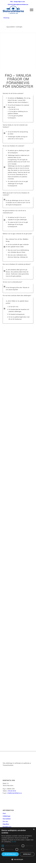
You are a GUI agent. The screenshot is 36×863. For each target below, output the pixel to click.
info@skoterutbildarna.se (21, 4)
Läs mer (14, 841)
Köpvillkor (6, 824)
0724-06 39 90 (11, 4)
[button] (18, 859)
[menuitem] (26, 10)
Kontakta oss (7, 827)
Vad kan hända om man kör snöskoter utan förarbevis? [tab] (15, 126)
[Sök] (26, 10)
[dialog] (18, 845)
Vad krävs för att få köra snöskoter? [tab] (13, 93)
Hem (4, 813)
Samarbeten (7, 819)
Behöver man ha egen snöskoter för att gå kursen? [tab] (17, 234)
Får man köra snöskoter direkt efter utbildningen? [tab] (17, 295)
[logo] (15, 10)
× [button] (33, 829)
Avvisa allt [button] (27, 854)
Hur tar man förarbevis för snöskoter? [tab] (13, 146)
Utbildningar (6, 816)
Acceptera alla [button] (10, 854)
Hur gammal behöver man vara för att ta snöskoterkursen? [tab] (14, 212)
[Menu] (30, 10)
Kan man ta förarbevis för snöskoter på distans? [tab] (17, 264)
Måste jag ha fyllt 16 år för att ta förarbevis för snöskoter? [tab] (16, 194)
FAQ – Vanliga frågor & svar (17, 1)
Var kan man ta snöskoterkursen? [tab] (12, 282)
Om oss (5, 821)
